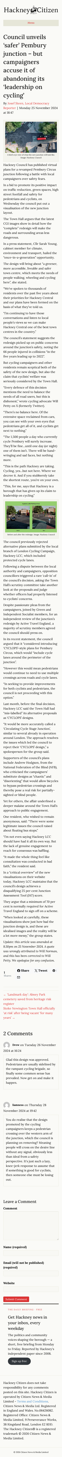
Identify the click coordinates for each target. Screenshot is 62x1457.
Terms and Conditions (32, 1401)
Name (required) (15, 1247)
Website (9, 1283)
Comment (10, 1208)
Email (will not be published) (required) (23, 1265)
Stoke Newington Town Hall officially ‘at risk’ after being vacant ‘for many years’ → (29, 1013)
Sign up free (19, 1361)
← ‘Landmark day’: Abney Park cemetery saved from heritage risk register (27, 999)
